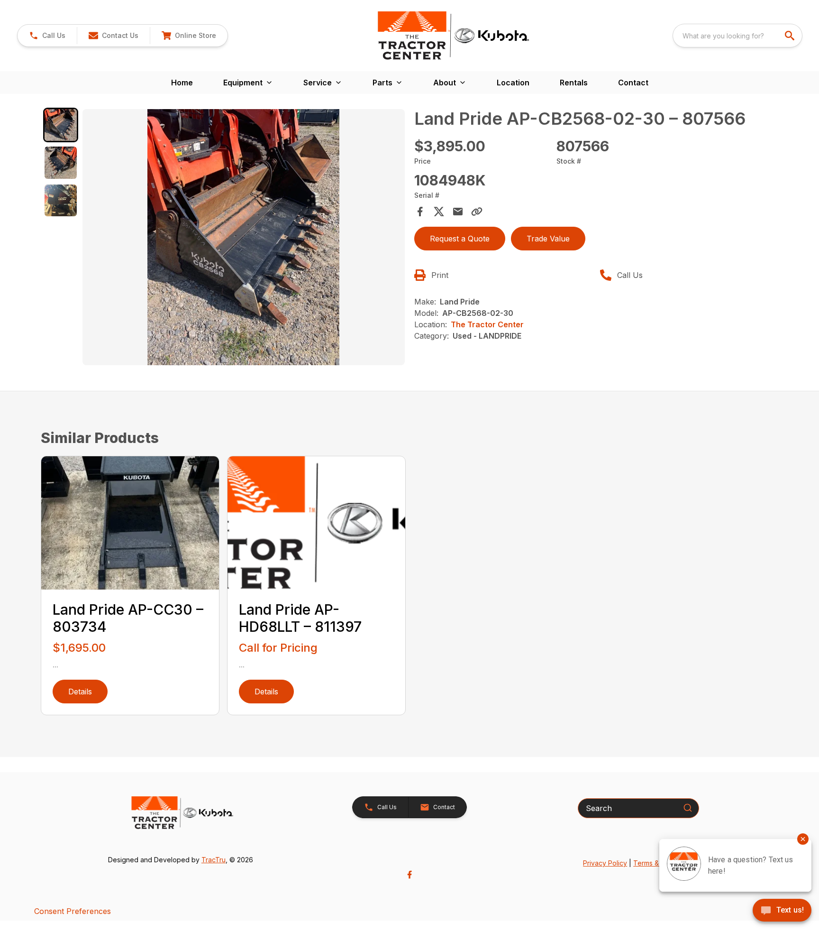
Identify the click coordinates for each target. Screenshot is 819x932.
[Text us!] (782, 911)
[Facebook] (409, 874)
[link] (189, 35)
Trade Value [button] (548, 238)
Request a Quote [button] (460, 238)
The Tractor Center (487, 324)
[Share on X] (439, 211)
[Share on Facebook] (420, 211)
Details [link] (80, 691)
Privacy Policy (605, 863)
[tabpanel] (243, 238)
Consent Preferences (72, 911)
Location (513, 82)
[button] (47, 35)
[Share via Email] (458, 211)
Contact (633, 82)
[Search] (687, 807)
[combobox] (737, 35)
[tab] (60, 125)
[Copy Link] (476, 211)
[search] (790, 35)
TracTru (213, 860)
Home (182, 82)
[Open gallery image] (243, 237)
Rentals (574, 82)
